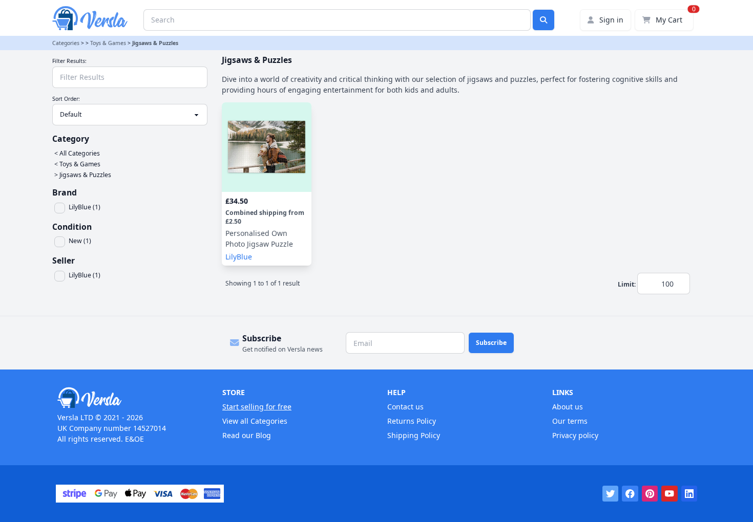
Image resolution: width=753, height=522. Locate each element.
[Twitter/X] (610, 493)
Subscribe (491, 342)
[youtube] (669, 493)
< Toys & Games (77, 164)
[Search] (543, 20)
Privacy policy (575, 435)
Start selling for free (256, 406)
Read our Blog (246, 435)
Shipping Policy (413, 435)
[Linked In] (689, 493)
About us (567, 406)
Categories (65, 43)
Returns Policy (411, 421)
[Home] (129, 397)
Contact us (405, 406)
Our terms (570, 421)
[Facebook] (630, 493)
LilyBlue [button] (238, 257)
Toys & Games (108, 43)
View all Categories (254, 421)
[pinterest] (650, 493)
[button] (132, 208)
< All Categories (77, 153)
